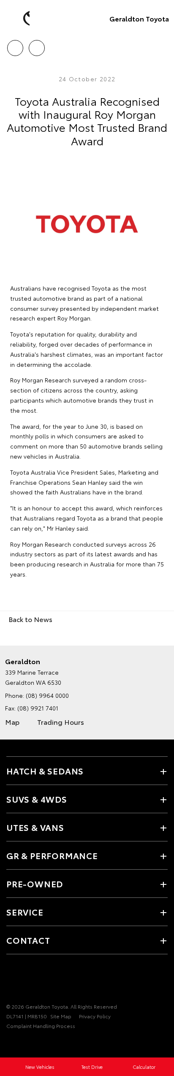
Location (36, 45)
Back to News (30, 619)
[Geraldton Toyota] (19, 18)
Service (25, 912)
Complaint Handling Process (40, 1025)
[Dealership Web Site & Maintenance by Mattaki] (22, 1043)
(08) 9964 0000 (47, 695)
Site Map (60, 1016)
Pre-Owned (34, 883)
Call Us (15, 45)
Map (12, 721)
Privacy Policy (95, 1016)
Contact (28, 940)
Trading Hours (60, 721)
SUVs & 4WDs (36, 799)
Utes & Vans (35, 827)
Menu (162, 45)
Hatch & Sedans (45, 771)
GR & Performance (52, 855)
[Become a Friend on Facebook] (11, 980)
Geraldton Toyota (139, 18)
